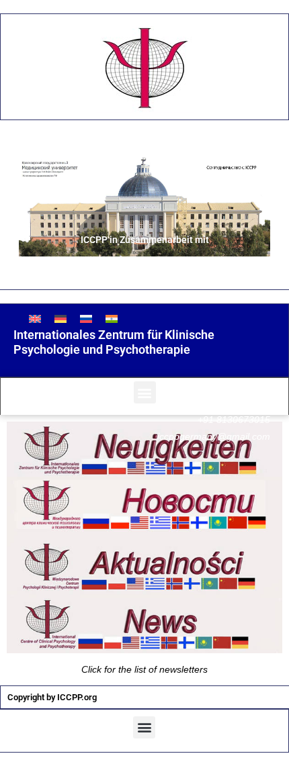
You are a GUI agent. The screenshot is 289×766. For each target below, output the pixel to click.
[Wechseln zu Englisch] (35, 318)
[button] (145, 392)
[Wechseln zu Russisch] (86, 318)
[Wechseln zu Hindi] (111, 318)
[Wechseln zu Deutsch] (60, 318)
